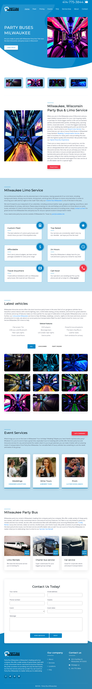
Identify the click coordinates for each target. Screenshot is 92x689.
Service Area (66, 9)
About (76, 9)
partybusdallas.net (58, 214)
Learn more (11, 47)
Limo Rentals (13, 560)
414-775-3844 (72, 2)
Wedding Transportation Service (69, 133)
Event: (12, 608)
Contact (85, 9)
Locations (52, 666)
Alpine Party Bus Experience (59, 140)
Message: (13, 616)
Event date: (51, 608)
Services (52, 663)
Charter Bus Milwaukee (54, 201)
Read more (54, 167)
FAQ (57, 9)
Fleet (34, 9)
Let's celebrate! (79, 433)
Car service (69, 560)
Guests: (50, 600)
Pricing (41, 9)
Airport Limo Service (74, 129)
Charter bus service (45, 560)
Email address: (52, 591)
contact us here (80, 208)
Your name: (14, 591)
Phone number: (15, 600)
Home (27, 9)
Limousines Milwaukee (20, 316)
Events (50, 9)
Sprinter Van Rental (46, 529)
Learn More (27, 552)
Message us (75, 665)
